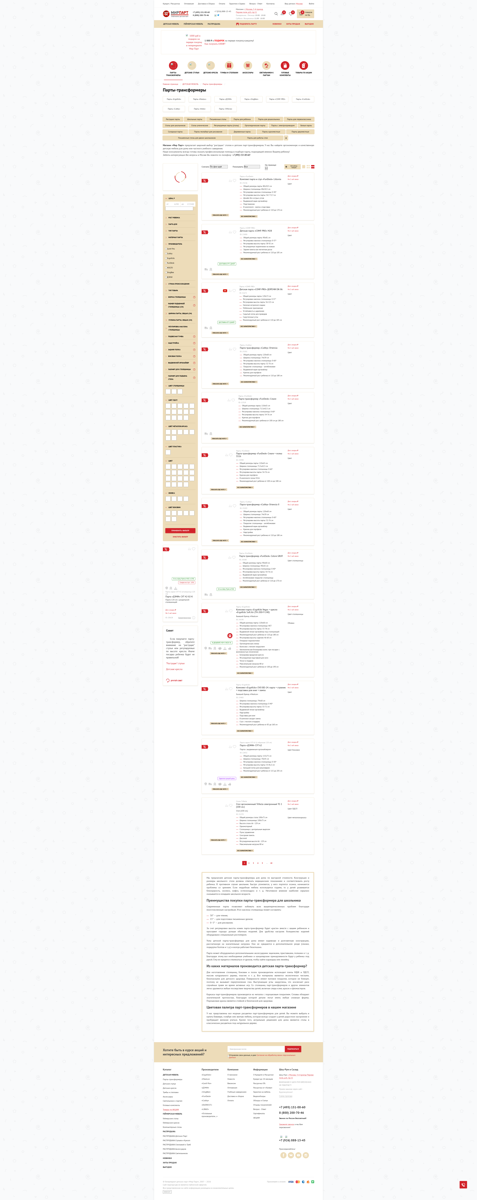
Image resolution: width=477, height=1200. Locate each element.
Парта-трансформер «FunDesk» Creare (257, 398)
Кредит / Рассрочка (171, 3)
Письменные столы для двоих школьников (197, 138)
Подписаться (293, 1049)
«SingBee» (206, 1092)
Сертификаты (259, 1113)
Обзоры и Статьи (260, 1100)
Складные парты (175, 131)
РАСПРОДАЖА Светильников (175, 1153)
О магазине (232, 1074)
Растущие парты (173, 119)
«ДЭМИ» (205, 1087)
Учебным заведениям (236, 1092)
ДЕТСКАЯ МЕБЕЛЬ (171, 1074)
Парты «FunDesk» (246, 176)
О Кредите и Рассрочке (263, 1074)
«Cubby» (205, 1100)
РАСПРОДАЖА (169, 1131)
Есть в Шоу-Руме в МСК (226, 589)
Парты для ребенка (242, 119)
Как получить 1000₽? (215, 43)
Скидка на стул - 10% (187, 583)
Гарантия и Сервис (237, 3)
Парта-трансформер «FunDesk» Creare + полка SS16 (259, 455)
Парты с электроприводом (283, 125)
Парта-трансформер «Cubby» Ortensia (258, 348)
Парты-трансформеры (172, 1079)
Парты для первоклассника (299, 119)
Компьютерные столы (172, 1127)
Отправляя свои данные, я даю (262, 1056)
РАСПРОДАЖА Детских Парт (175, 1136)
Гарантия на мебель (261, 1092)
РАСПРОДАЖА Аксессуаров (174, 1149)
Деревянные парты (242, 131)
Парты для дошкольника (269, 119)
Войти (311, 3)
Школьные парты (194, 119)
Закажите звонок (286, 1124)
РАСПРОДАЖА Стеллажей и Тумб (177, 1144)
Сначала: (205, 167)
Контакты (270, 3)
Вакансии (231, 1083)
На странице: (270, 165)
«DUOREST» (207, 1105)
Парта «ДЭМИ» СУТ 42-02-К (179, 596)
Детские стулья (169, 1083)
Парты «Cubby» (246, 345)
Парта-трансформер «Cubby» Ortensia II (259, 504)
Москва (299, 3)
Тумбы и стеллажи (171, 1092)
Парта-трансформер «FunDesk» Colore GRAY (261, 556)
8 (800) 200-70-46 (201, 15)
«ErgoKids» (206, 1074)
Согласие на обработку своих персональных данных (262, 1056)
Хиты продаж (170, 1162)
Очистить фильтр (180, 537)
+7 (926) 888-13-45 (223, 11)
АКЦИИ (256, 1117)
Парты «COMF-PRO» (247, 228)
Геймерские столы (171, 1118)
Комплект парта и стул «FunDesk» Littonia (260, 179)
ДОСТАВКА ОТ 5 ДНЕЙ (227, 264)
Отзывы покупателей (262, 1105)
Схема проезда (285, 1096)
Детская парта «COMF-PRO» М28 (256, 230)
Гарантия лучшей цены (227, 779)
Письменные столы (218, 119)
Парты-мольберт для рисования (208, 131)
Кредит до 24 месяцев (263, 1079)
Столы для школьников (175, 125)
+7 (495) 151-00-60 (201, 12)
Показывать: (238, 167)
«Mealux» (206, 1079)
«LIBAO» (205, 1109)
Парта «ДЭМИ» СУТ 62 (251, 745)
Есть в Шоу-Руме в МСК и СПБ (183, 579)
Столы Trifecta (241, 801)
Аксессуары (168, 1096)
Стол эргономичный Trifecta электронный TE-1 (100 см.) (259, 805)
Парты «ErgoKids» (243, 607)
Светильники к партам (172, 1101)
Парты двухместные (300, 131)
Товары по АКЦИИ (171, 1109)
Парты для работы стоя (257, 138)
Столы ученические (199, 125)
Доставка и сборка (235, 1096)
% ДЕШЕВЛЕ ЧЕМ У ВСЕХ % (221, 643)
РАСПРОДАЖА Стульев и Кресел (176, 1140)
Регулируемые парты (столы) (226, 125)
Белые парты (306, 125)
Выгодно (167, 1167)
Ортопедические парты (255, 125)
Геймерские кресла (171, 1122)
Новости (231, 1079)
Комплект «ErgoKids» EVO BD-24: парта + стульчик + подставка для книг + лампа (261, 689)
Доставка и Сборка (206, 3)
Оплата (222, 3)
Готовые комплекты (171, 1105)
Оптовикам (189, 3)
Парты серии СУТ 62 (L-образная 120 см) (256, 743)
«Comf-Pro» (206, 1083)
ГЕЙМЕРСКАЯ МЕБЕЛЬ (172, 1114)
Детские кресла (174, 669)
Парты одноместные (271, 131)
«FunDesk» (206, 1096)
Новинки (167, 1158)
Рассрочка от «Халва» (262, 1087)
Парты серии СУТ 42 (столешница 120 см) (180, 593)
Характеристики (184, 618)
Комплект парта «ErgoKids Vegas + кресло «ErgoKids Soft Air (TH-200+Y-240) (256, 611)
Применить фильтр (180, 530)
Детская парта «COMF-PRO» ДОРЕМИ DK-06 (261, 289)
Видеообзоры (259, 1096)
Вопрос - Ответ (255, 3)
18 (271, 863)
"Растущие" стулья (175, 663)
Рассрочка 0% (259, 1083)
